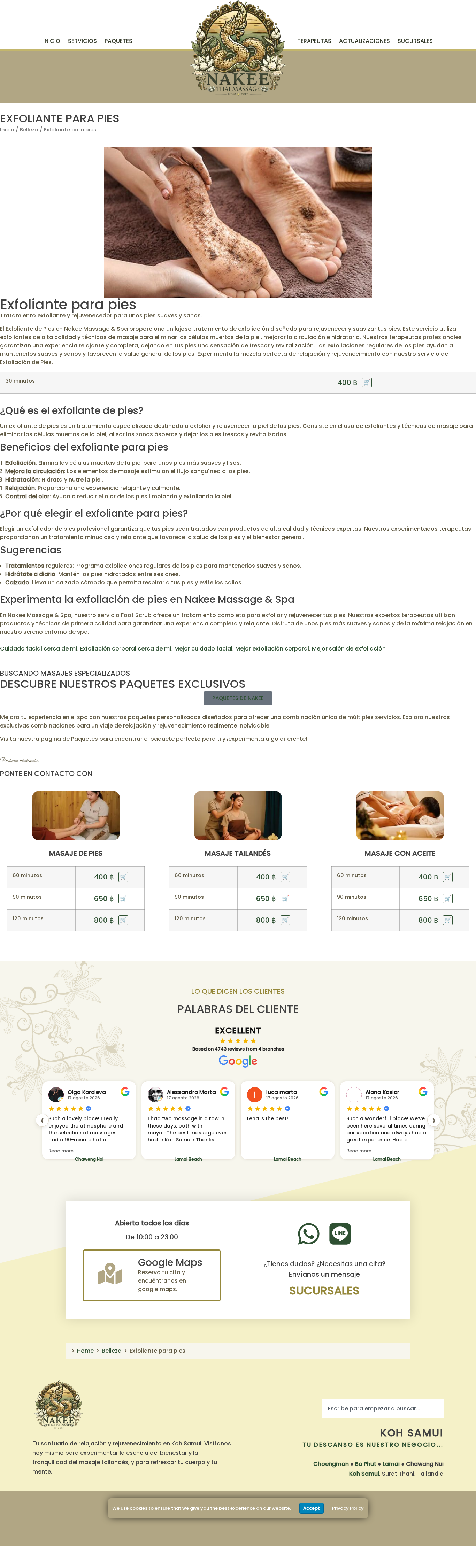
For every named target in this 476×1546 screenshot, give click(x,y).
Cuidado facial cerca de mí (38, 649)
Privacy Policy (348, 1508)
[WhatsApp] (309, 1234)
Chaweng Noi (89, 1159)
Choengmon (331, 1464)
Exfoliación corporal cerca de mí (125, 649)
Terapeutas (314, 41)
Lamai (391, 1464)
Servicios (82, 41)
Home (85, 1351)
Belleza (29, 129)
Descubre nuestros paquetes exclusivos (123, 684)
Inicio (51, 41)
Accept (311, 1508)
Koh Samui (412, 1433)
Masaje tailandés (238, 853)
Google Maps (170, 1262)
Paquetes (118, 41)
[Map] (110, 1273)
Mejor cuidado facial (203, 649)
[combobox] (383, 1408)
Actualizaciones (364, 41)
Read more (61, 1150)
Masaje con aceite (400, 853)
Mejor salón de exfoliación (349, 649)
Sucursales (415, 41)
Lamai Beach (188, 1159)
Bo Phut (365, 1464)
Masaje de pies (75, 853)
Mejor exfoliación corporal (272, 649)
